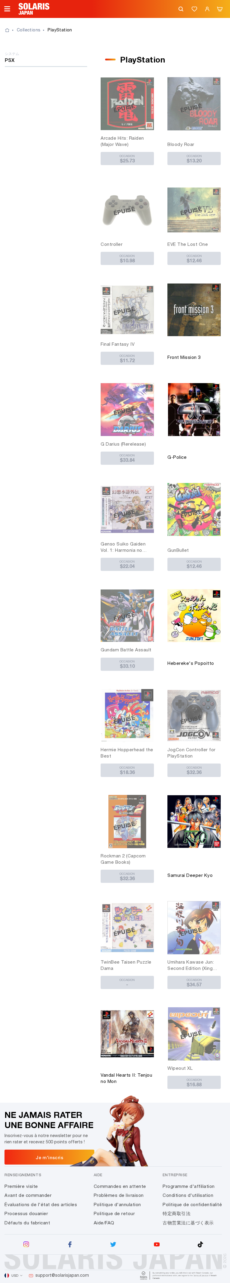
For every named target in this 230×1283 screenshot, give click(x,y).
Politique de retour (114, 1213)
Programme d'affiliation (189, 1186)
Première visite (21, 1186)
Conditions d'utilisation (188, 1195)
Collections (28, 30)
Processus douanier (26, 1213)
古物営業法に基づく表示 (188, 1222)
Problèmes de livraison (119, 1195)
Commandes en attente (120, 1186)
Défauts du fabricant (27, 1222)
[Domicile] (11, 30)
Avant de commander (28, 1195)
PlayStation (60, 30)
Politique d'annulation (117, 1204)
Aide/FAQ (104, 1222)
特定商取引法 (176, 1213)
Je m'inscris (49, 1157)
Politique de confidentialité (192, 1204)
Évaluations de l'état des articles (40, 1204)
